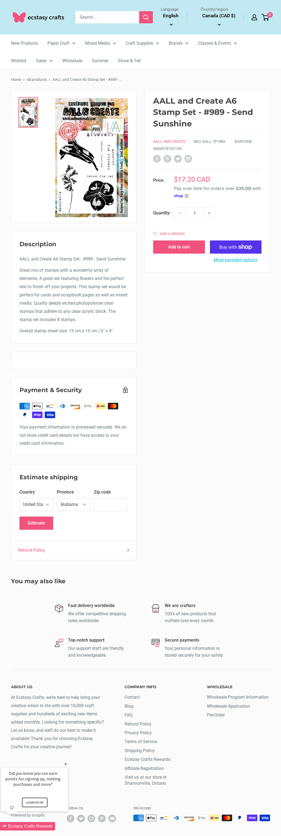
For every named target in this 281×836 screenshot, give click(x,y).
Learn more (35, 802)
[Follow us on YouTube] (112, 818)
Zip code (102, 492)
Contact (132, 697)
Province (65, 492)
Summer (100, 60)
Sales (41, 60)
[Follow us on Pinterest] (102, 818)
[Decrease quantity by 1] (180, 213)
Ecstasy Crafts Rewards (147, 759)
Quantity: (162, 213)
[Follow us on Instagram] (91, 818)
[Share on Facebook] (157, 158)
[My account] (254, 17)
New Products (24, 43)
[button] (169, 233)
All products (37, 79)
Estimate (36, 523)
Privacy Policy (138, 732)
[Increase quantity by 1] (209, 213)
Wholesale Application (228, 706)
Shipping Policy (140, 750)
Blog (129, 706)
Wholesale (72, 60)
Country (27, 492)
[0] (265, 17)
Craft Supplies (139, 43)
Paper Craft (58, 43)
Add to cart (179, 247)
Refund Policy (31, 550)
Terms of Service (141, 741)
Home (16, 79)
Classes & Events (214, 43)
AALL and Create (169, 141)
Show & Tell (129, 60)
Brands (175, 43)
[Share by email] (188, 158)
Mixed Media (97, 43)
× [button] (65, 764)
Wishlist (18, 60)
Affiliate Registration (144, 768)
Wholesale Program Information (238, 697)
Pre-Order (216, 715)
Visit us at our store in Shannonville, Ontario (146, 780)
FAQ (129, 715)
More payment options (235, 259)
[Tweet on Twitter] (178, 158)
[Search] (146, 17)
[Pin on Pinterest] (167, 158)
